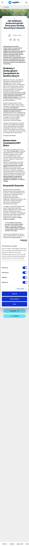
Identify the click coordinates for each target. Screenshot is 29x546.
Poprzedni (16, 316)
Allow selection (14, 299)
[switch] (25, 272)
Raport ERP (20, 544)
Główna (4, 544)
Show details (20, 288)
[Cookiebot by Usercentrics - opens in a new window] (20, 240)
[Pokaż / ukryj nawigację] (2, 2)
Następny (13, 311)
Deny (14, 304)
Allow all (14, 293)
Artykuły (11, 544)
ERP (14, 18)
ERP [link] (17, 151)
